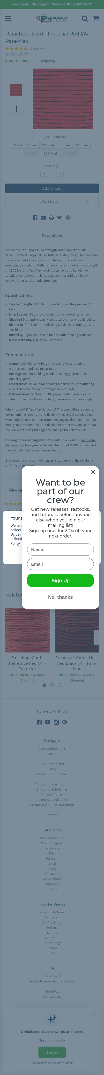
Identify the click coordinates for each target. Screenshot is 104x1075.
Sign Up (61, 580)
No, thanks (60, 597)
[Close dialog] (93, 472)
